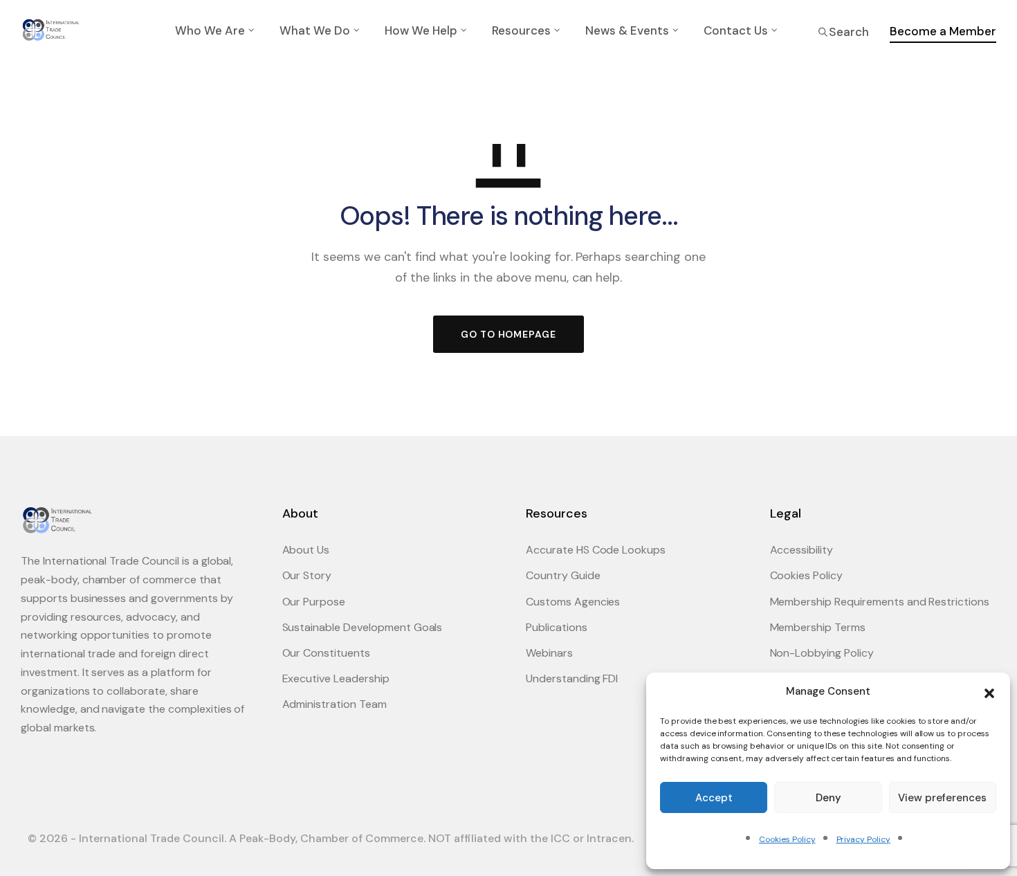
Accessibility (802, 549)
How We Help (421, 30)
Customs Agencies (573, 601)
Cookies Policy (787, 839)
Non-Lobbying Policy (822, 653)
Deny (828, 798)
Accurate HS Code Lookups (596, 549)
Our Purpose (314, 601)
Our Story (307, 575)
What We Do (315, 30)
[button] (989, 692)
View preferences (942, 798)
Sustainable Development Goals (362, 627)
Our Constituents (326, 653)
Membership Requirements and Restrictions (880, 601)
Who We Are (210, 30)
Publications (556, 627)
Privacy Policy (863, 839)
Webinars (549, 653)
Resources (521, 30)
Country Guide (563, 575)
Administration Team (334, 704)
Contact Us (736, 30)
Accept (714, 798)
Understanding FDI (572, 678)
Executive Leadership (336, 678)
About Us (306, 549)
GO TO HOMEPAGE (508, 334)
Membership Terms (817, 627)
